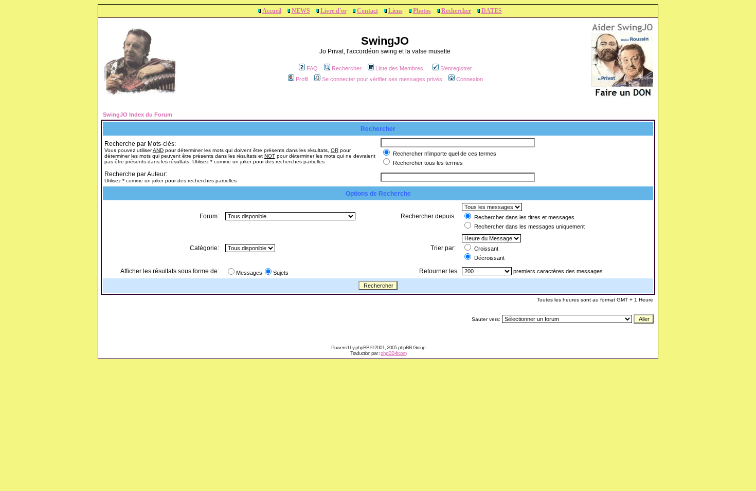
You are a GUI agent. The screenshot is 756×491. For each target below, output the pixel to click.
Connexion (469, 79)
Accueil (271, 10)
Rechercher (456, 10)
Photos (422, 10)
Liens (395, 10)
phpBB (362, 347)
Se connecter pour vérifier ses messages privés (382, 79)
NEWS (301, 10)
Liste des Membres (399, 68)
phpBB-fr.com (393, 353)
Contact (367, 10)
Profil (302, 79)
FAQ (312, 68)
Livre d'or (333, 10)
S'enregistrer (456, 68)
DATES (491, 10)
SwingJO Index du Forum (137, 114)
